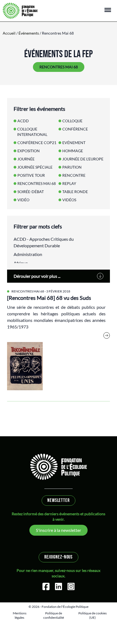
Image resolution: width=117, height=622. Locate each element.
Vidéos (69, 199)
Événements (29, 33)
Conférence (75, 129)
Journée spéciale (35, 167)
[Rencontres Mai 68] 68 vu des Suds (49, 297)
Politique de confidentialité (53, 615)
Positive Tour (31, 175)
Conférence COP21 (36, 142)
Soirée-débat (30, 191)
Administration (28, 254)
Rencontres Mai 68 (27, 291)
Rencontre (73, 175)
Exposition (28, 150)
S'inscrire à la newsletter (58, 530)
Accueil (9, 33)
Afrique (21, 263)
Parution (72, 167)
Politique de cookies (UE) (92, 615)
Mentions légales (19, 615)
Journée (26, 159)
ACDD (23, 120)
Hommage (72, 150)
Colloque (72, 120)
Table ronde (75, 191)
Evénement (73, 142)
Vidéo (23, 199)
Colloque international (32, 132)
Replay (69, 183)
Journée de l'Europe (82, 159)
